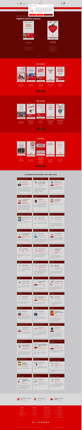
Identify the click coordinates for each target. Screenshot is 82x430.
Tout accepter (33, 14)
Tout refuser (40, 14)
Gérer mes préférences (48, 14)
